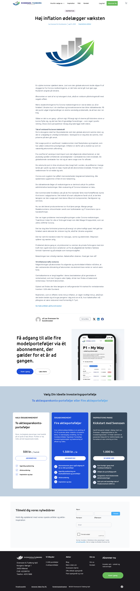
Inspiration (71, 3)
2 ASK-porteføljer (52, 562)
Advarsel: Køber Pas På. (39, 586)
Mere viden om (71, 565)
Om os (92, 562)
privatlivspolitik (81, 542)
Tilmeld (115, 513)
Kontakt (86, 3)
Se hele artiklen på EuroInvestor (49, 306)
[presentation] (90, 534)
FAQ (79, 3)
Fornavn (79, 518)
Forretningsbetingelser (59, 586)
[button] (94, 319)
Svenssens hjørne (72, 568)
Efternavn (97, 518)
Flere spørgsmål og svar (74, 574)
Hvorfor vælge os (56, 3)
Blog (67, 562)
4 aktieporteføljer (52, 565)
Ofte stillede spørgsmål (74, 571)
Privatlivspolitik (21, 586)
